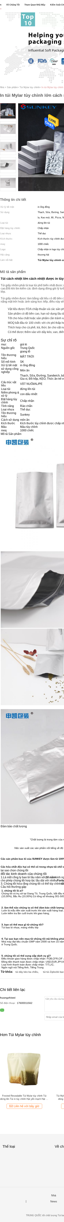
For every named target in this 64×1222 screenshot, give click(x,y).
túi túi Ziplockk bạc (53, 971)
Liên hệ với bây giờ (26, 1106)
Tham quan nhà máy (34, 5)
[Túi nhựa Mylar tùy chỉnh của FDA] (24, 1067)
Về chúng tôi (13, 5)
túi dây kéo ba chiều (26, 971)
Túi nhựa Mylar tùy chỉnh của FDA (24, 1095)
